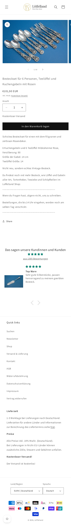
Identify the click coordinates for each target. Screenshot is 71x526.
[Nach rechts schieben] (42, 69)
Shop (9, 346)
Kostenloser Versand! (19, 96)
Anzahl (5, 101)
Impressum (13, 391)
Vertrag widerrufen (17, 398)
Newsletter (12, 338)
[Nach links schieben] (28, 69)
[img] (35, 254)
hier (53, 426)
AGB (9, 368)
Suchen (11, 331)
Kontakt (11, 361)
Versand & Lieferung (17, 353)
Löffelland (39, 520)
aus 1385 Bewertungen (35, 258)
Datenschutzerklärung (19, 383)
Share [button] (9, 221)
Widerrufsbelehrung (17, 376)
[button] (6, 7)
